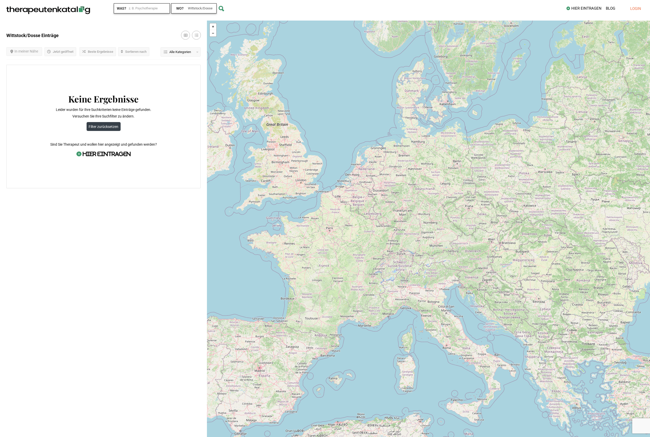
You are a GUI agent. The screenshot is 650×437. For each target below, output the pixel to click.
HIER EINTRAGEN (586, 8)
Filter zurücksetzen (103, 127)
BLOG (610, 8)
